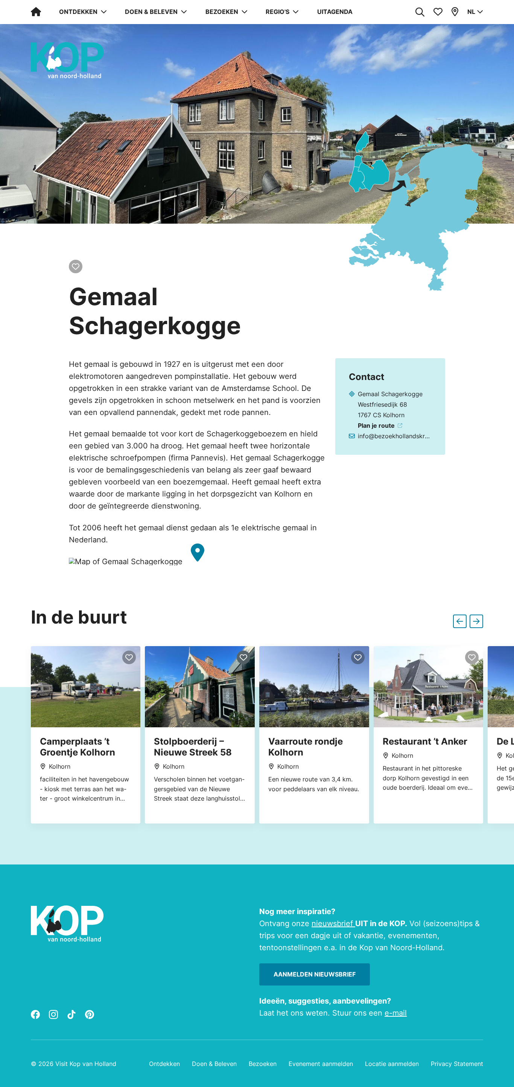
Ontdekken (164, 1063)
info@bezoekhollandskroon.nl (394, 436)
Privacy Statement (457, 1063)
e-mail (396, 1012)
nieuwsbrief (333, 923)
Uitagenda (335, 11)
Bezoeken (263, 1063)
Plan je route (376, 425)
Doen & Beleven (214, 1063)
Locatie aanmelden (392, 1063)
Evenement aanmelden (321, 1063)
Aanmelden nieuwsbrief (315, 974)
